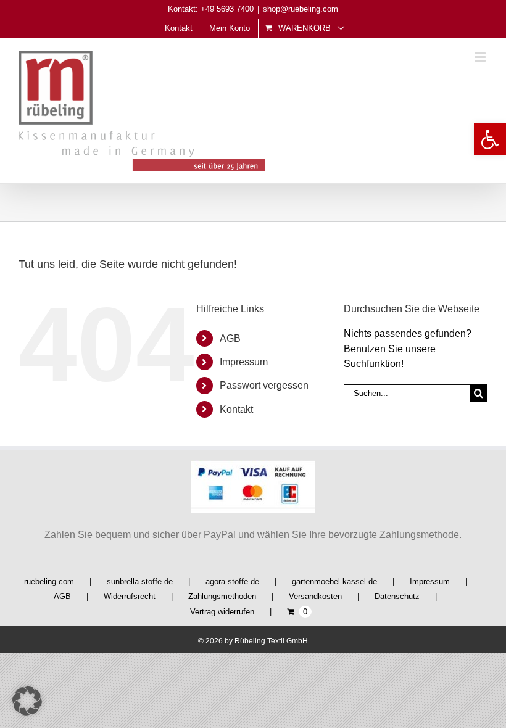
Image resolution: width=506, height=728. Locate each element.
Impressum (244, 362)
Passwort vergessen (264, 385)
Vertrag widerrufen (222, 611)
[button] (490, 139)
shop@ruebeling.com (300, 9)
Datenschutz (397, 596)
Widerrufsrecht (130, 596)
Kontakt (236, 409)
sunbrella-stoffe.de (140, 581)
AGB (230, 338)
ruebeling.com (49, 581)
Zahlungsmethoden (222, 596)
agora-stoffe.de (232, 581)
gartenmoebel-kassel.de (334, 581)
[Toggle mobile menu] (481, 57)
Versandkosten (315, 596)
